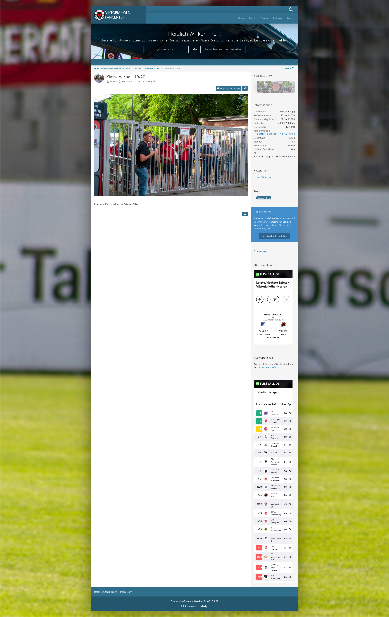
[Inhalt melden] (245, 214)
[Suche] (291, 9)
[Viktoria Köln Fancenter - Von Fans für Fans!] (118, 15)
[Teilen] (245, 88)
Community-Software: (194, 601)
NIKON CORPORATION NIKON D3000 (275, 133)
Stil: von (194, 606)
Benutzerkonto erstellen (274, 236)
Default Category (262, 176)
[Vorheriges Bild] (99, 145)
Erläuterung (260, 251)
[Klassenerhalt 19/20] (265, 87)
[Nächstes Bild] (242, 145)
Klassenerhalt (264, 198)
